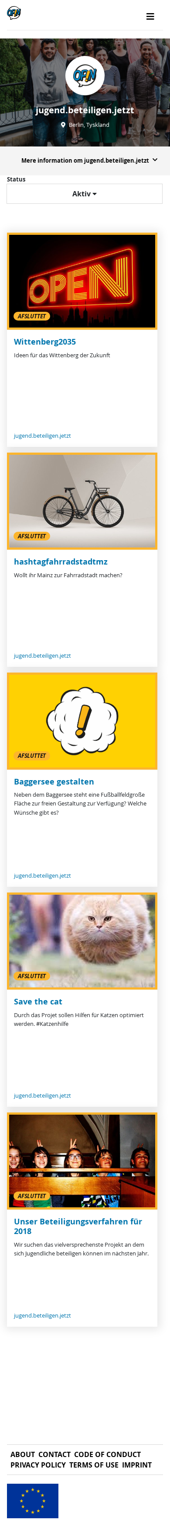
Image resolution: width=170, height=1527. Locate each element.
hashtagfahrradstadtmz (61, 561)
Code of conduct (107, 1454)
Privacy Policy (38, 1465)
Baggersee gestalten (54, 781)
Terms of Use (94, 1465)
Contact (54, 1454)
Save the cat (38, 1001)
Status (16, 179)
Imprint (137, 1465)
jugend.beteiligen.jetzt (42, 435)
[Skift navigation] (150, 16)
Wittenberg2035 (45, 341)
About (22, 1454)
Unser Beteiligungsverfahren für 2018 (78, 1226)
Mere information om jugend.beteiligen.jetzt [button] (85, 160)
